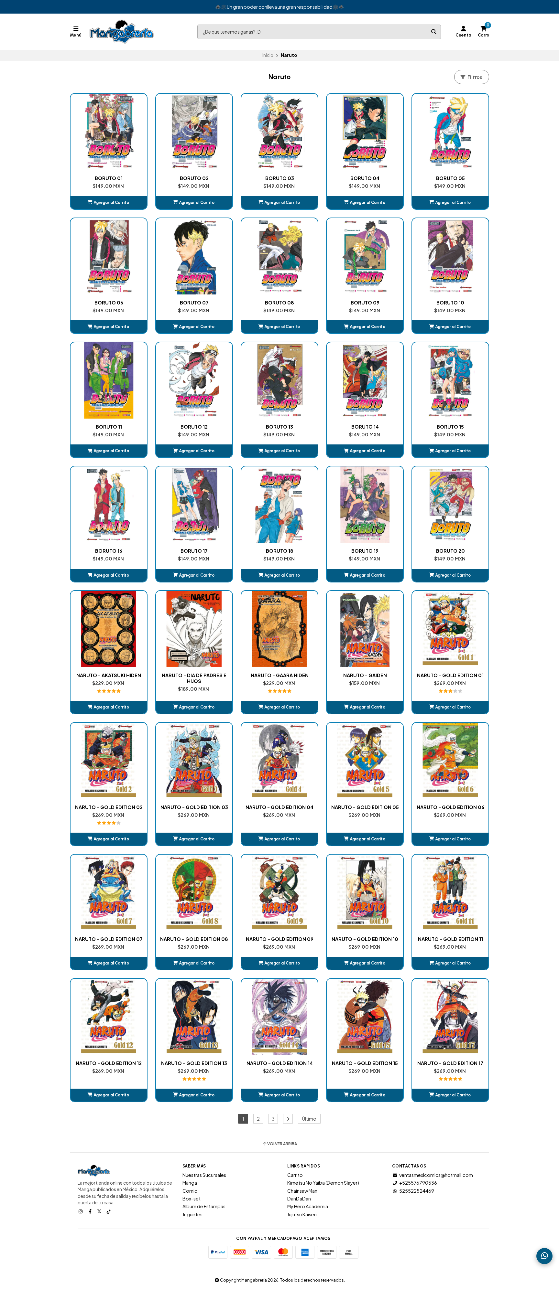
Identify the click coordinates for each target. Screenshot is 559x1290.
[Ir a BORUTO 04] (365, 132)
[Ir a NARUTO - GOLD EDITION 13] (194, 1017)
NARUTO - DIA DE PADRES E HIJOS (194, 678)
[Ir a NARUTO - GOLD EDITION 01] (450, 629)
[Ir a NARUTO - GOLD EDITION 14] (279, 1017)
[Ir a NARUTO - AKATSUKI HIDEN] (109, 629)
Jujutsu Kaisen (302, 1214)
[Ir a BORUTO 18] (279, 504)
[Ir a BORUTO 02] (194, 132)
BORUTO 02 (194, 178)
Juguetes (192, 1214)
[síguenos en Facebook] (90, 1211)
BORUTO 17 (194, 551)
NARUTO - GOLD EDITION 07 (109, 939)
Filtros (474, 77)
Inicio (267, 55)
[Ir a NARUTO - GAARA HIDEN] (279, 629)
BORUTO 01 (109, 178)
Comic (189, 1191)
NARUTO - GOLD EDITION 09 (279, 939)
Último (309, 1119)
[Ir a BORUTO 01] (109, 132)
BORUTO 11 (109, 427)
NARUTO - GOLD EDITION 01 (450, 675)
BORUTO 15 (450, 427)
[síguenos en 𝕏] (100, 1211)
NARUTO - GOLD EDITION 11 (450, 939)
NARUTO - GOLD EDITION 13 (194, 1063)
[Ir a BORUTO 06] (109, 256)
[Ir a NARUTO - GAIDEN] (365, 629)
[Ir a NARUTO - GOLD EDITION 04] (279, 761)
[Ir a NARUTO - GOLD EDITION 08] (194, 893)
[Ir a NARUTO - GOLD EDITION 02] (109, 761)
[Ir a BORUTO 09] (365, 256)
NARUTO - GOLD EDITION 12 (109, 1063)
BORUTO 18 (279, 551)
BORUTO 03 (279, 178)
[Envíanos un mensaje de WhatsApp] (544, 1256)
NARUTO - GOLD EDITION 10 (365, 939)
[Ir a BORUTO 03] (279, 132)
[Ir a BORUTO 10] (450, 256)
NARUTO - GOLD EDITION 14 (280, 1063)
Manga (189, 1182)
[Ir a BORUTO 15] (450, 380)
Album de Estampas (203, 1206)
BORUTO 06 (108, 302)
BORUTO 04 (364, 178)
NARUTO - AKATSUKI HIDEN (108, 675)
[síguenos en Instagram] (81, 1211)
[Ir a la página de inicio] (121, 32)
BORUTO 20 (450, 551)
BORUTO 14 (365, 427)
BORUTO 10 (450, 302)
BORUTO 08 (279, 302)
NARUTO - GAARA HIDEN (280, 675)
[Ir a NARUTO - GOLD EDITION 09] (279, 893)
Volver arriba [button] (282, 1144)
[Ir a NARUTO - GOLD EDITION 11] (450, 893)
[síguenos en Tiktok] (109, 1211)
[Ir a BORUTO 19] (365, 504)
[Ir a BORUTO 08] (279, 256)
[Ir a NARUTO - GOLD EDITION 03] (194, 761)
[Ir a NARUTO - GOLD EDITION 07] (109, 893)
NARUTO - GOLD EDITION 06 (450, 807)
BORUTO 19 (364, 551)
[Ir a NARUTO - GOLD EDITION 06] (450, 761)
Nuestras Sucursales (204, 1175)
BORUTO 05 (450, 178)
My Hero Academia (307, 1206)
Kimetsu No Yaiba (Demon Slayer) (323, 1182)
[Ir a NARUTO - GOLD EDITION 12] (109, 1017)
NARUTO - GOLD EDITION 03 (194, 807)
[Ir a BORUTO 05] (450, 132)
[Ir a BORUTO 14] (365, 380)
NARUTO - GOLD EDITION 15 (365, 1063)
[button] (109, 202)
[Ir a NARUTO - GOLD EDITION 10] (365, 893)
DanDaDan (299, 1198)
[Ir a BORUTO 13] (279, 380)
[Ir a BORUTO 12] (194, 380)
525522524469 (416, 1191)
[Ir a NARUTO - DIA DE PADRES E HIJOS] (194, 629)
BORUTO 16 (108, 551)
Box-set (191, 1198)
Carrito (295, 1175)
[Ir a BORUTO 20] (450, 504)
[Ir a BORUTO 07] (194, 256)
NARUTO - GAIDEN (365, 675)
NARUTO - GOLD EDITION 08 (194, 939)
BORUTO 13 (279, 427)
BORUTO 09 (365, 302)
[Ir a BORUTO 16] (109, 504)
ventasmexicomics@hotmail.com (436, 1175)
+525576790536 (418, 1182)
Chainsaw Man (302, 1191)
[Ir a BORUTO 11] (109, 380)
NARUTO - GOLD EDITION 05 (365, 807)
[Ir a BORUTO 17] (194, 504)
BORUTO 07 (194, 302)
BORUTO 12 (194, 427)
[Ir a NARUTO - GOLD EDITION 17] (450, 1017)
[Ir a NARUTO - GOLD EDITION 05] (365, 761)
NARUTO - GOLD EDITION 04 (279, 807)
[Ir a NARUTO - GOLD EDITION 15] (365, 1017)
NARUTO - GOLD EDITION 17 (450, 1063)
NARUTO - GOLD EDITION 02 (109, 807)
